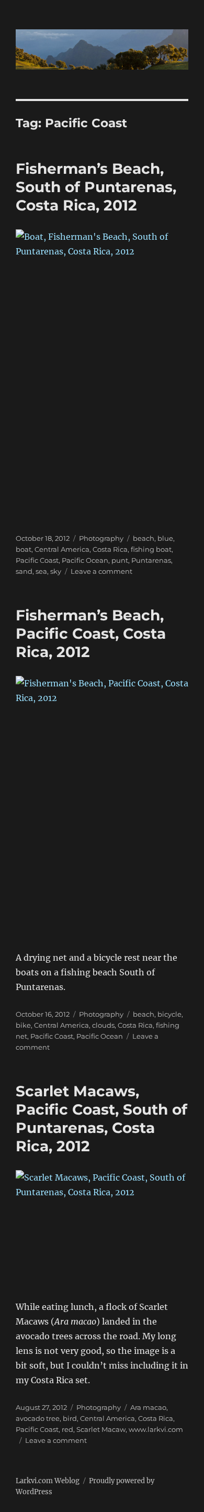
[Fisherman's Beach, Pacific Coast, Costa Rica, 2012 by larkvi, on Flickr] (102, 806)
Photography (101, 538)
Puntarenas (151, 560)
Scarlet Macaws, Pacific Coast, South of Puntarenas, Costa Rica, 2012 (101, 1118)
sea (41, 571)
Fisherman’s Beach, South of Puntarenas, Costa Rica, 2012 (96, 187)
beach (143, 538)
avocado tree (38, 1418)
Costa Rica (110, 549)
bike (23, 1025)
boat (23, 549)
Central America (62, 549)
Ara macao (148, 1407)
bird (70, 1418)
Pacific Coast (37, 560)
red (67, 1429)
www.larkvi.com (156, 1429)
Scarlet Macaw (101, 1429)
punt (119, 560)
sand (24, 571)
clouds (103, 1025)
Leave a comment (101, 571)
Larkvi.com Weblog (48, 1480)
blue (165, 538)
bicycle (169, 1014)
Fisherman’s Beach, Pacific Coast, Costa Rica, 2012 (91, 633)
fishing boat (151, 549)
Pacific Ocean (85, 560)
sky (55, 571)
